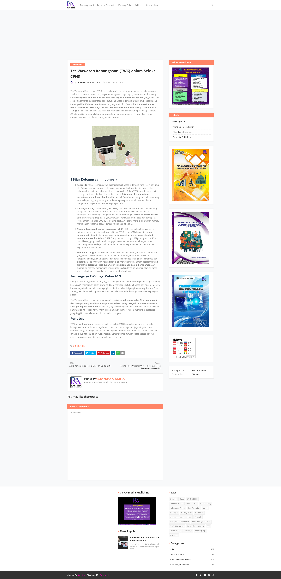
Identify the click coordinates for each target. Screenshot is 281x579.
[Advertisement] (140, 32)
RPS (208, 526)
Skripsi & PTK (175, 531)
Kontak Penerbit (199, 370)
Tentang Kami (178, 374)
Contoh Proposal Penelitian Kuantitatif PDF (144, 539)
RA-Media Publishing (182, 137)
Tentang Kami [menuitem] (87, 5)
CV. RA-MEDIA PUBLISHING (89, 82)
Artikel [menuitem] (138, 5)
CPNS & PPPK (79, 346)
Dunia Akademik (176, 503)
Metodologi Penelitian (182, 132)
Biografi (173, 499)
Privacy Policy (178, 370)
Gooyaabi (104, 575)
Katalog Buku (179, 121)
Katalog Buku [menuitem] (124, 5)
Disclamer (196, 374)
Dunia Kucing (205, 503)
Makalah (198, 517)
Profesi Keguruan (177, 526)
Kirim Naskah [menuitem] (151, 5)
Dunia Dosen (191, 503)
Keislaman (199, 512)
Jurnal (205, 508)
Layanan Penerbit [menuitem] (106, 5)
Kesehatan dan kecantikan (180, 517)
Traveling (174, 535)
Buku (182, 499)
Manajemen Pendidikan (183, 126)
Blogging (81, 575)
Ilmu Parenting (194, 508)
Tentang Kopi (200, 531)
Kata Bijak (174, 512)
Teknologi (188, 531)
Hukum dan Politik (177, 508)
